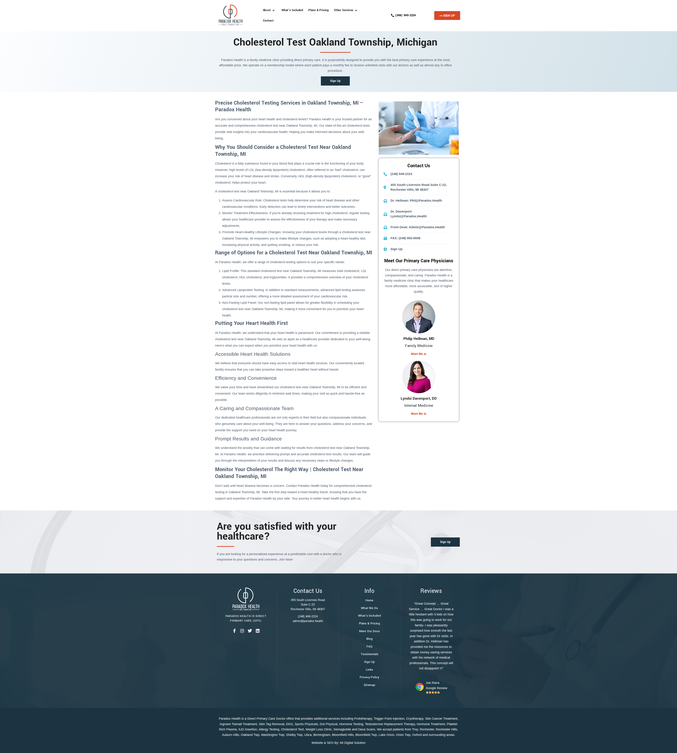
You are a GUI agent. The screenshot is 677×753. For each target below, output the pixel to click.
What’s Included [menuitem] (292, 10)
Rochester (427, 729)
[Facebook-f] (234, 631)
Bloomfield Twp (366, 735)
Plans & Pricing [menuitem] (318, 10)
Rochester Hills (446, 729)
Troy (415, 729)
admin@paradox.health (308, 621)
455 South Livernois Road (308, 600)
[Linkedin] (257, 631)
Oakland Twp (250, 735)
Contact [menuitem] (268, 21)
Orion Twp (403, 735)
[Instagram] (242, 631)
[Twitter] (250, 631)
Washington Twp (272, 735)
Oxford (417, 735)
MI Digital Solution (352, 743)
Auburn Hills (230, 735)
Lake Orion (386, 735)
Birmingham (321, 735)
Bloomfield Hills (343, 735)
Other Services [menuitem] (344, 10)
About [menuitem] (268, 10)
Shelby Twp (294, 735)
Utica (308, 735)
